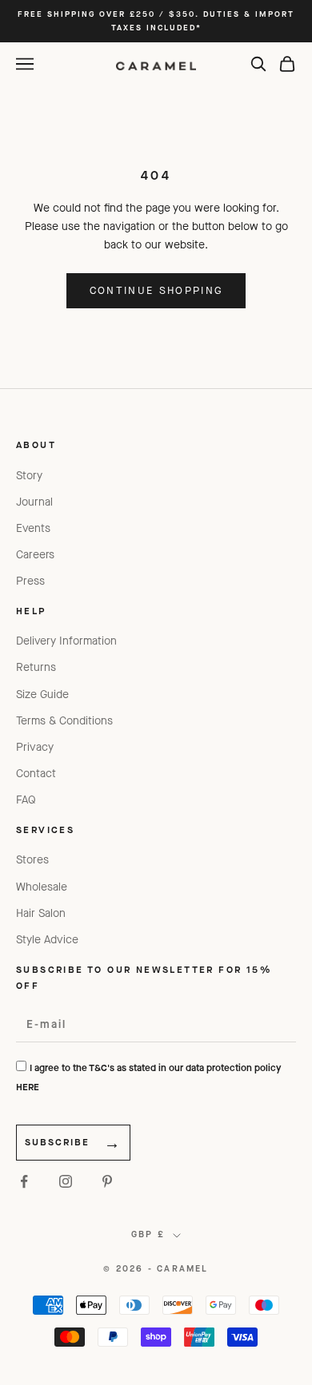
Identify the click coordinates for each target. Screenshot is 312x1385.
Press (30, 581)
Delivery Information (66, 641)
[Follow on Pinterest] (107, 1181)
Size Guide (42, 694)
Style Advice (47, 939)
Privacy (35, 747)
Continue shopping (156, 290)
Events (33, 528)
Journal (34, 502)
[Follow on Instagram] (66, 1181)
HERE (27, 1087)
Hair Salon (41, 913)
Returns (36, 667)
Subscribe (57, 1142)
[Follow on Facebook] (24, 1181)
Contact (36, 773)
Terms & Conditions (64, 720)
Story (29, 475)
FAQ (26, 800)
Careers (35, 554)
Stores (32, 859)
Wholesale (41, 887)
